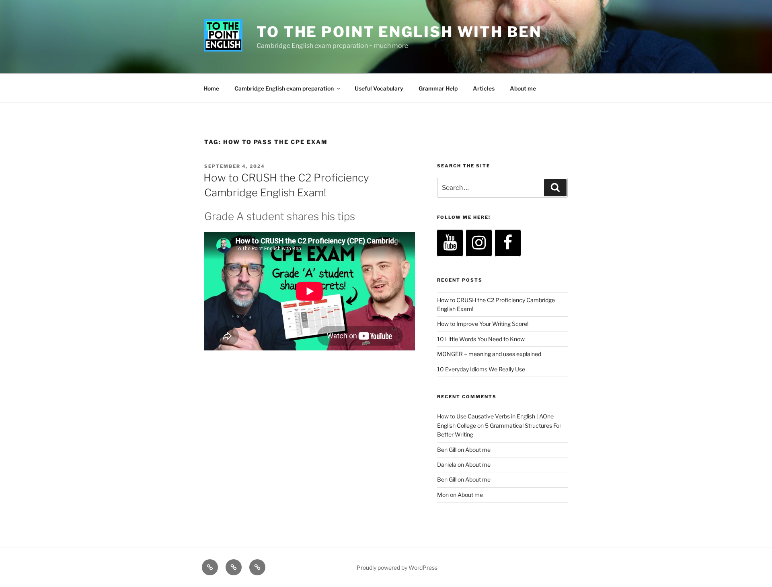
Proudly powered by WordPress (397, 567)
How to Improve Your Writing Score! (482, 323)
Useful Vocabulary (379, 88)
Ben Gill (446, 449)
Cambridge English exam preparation (284, 88)
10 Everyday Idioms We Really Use (481, 369)
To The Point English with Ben (399, 32)
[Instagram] (479, 243)
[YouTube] (450, 243)
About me (523, 88)
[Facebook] (508, 243)
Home (211, 88)
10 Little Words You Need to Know (481, 339)
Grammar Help (438, 88)
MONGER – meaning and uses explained (489, 353)
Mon (443, 494)
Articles (484, 88)
